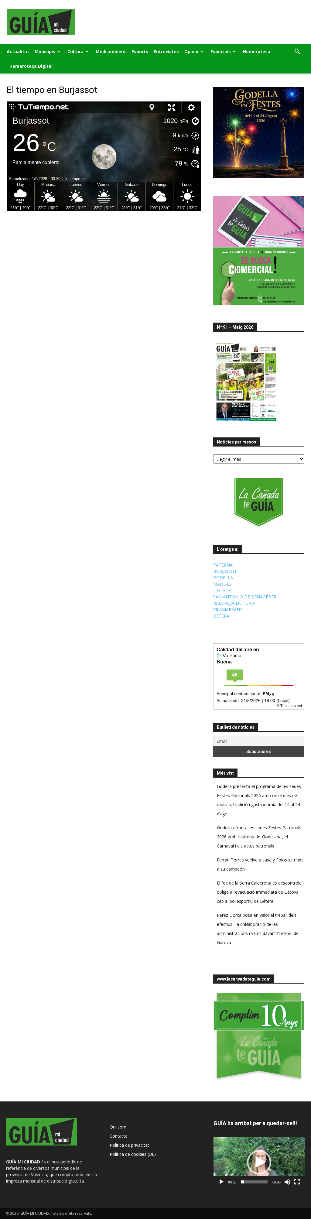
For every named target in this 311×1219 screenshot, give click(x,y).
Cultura (75, 51)
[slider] (254, 1181)
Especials (220, 51)
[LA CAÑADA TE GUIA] (258, 502)
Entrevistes (166, 51)
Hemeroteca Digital (31, 66)
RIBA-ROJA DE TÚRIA (234, 603)
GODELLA (223, 577)
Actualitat (18, 51)
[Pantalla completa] (297, 1182)
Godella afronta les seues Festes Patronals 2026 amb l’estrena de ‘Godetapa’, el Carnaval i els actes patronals (259, 837)
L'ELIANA (222, 590)
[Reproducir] (221, 1182)
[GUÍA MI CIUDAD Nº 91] (246, 423)
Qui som (118, 1127)
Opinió (191, 51)
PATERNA (223, 565)
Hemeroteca (256, 51)
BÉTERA (221, 616)
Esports (140, 51)
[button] (297, 52)
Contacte (119, 1136)
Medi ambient (111, 51)
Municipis (45, 51)
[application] (259, 1162)
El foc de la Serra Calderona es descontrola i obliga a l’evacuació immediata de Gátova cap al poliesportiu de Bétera (260, 892)
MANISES (222, 584)
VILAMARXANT (228, 609)
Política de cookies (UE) (133, 1154)
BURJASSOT (225, 571)
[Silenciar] (287, 1182)
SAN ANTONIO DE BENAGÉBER (244, 597)
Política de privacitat (129, 1145)
